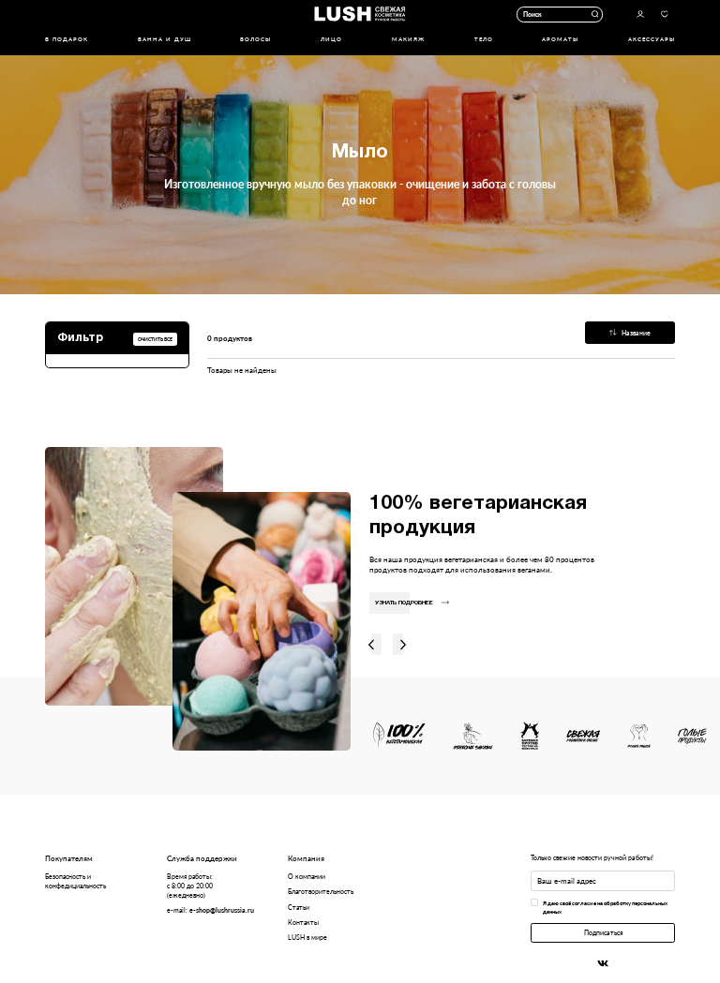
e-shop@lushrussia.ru (221, 910)
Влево (371, 644)
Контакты (303, 922)
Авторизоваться (640, 14)
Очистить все (155, 339)
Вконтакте (603, 963)
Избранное (664, 14)
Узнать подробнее (404, 603)
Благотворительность (320, 891)
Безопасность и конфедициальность (75, 880)
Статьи (298, 907)
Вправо (403, 644)
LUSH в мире (307, 937)
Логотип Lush (359, 14)
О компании (306, 876)
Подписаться (603, 932)
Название (636, 332)
